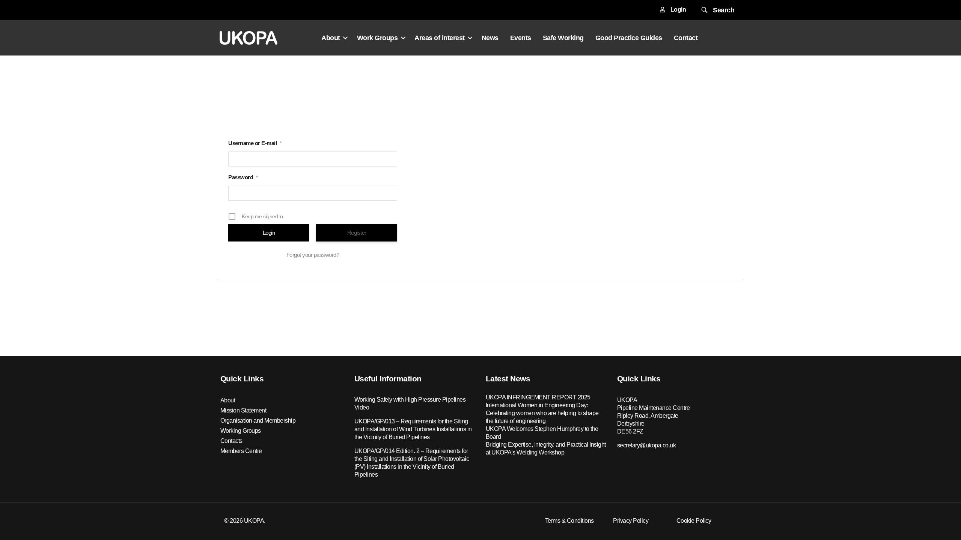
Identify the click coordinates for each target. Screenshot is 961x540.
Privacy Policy (630, 521)
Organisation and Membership (258, 420)
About (330, 38)
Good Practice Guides (628, 38)
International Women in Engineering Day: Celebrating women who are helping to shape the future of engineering (542, 413)
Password (243, 177)
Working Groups (240, 431)
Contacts (231, 441)
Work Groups (377, 38)
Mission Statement (243, 410)
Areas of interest (439, 38)
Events (520, 38)
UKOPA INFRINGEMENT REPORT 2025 (538, 397)
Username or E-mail (255, 143)
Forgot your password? (312, 255)
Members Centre (241, 451)
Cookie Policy (693, 521)
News (490, 38)
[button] (717, 10)
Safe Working (563, 38)
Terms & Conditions (569, 521)
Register (356, 233)
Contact (686, 38)
